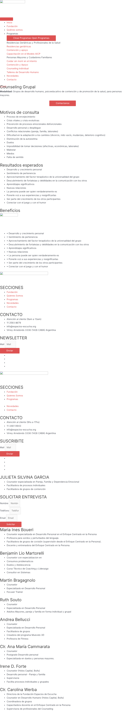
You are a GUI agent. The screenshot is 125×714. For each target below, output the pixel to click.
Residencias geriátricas (19, 46)
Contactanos (62, 103)
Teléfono (5, 510)
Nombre (4, 503)
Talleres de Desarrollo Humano (23, 72)
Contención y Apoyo (17, 64)
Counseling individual (18, 68)
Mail (2, 344)
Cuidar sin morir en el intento (22, 61)
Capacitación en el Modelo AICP (23, 53)
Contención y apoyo (17, 50)
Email (3, 518)
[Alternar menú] (6, 19)
